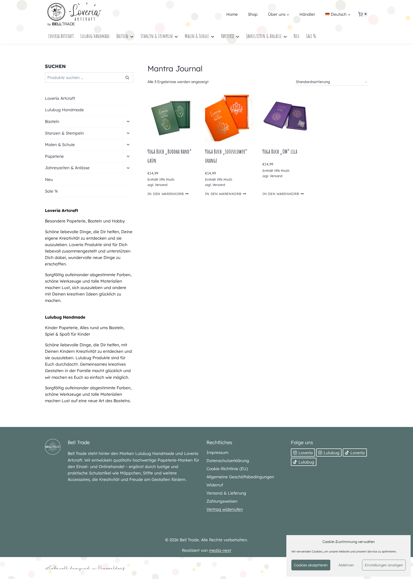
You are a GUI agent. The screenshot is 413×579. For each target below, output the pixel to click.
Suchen (128, 77)
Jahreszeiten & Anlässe (67, 167)
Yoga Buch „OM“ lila (279, 151)
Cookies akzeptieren (311, 565)
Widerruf (214, 484)
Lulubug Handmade (95, 35)
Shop (253, 14)
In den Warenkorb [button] (165, 194)
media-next (220, 550)
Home (232, 14)
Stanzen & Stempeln (64, 133)
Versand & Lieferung (226, 492)
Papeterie (54, 156)
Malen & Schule (60, 144)
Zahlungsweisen (222, 501)
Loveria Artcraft (61, 35)
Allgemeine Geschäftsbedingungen (240, 476)
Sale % (311, 35)
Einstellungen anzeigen (384, 565)
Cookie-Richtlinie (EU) (227, 468)
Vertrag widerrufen (224, 509)
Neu (296, 35)
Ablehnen (346, 565)
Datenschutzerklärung (227, 460)
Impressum (217, 452)
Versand (161, 185)
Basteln (52, 121)
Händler (307, 14)
